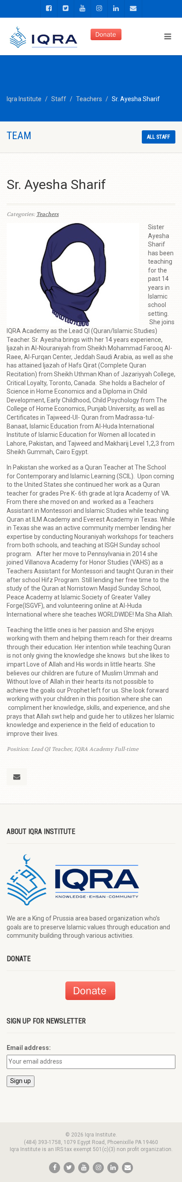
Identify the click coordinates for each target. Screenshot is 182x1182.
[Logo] (44, 38)
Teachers (47, 214)
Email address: (29, 1047)
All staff (158, 137)
